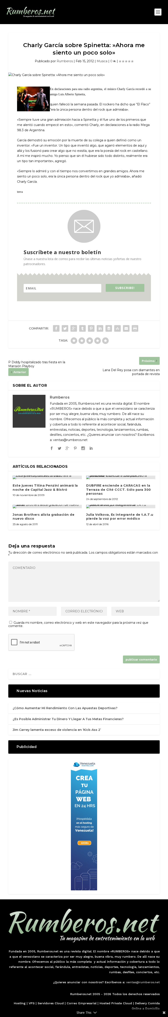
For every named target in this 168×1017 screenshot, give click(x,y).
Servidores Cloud (51, 1003)
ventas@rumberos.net (143, 982)
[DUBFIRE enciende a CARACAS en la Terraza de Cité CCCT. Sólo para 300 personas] (120, 477)
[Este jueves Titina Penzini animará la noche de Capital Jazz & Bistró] (47, 477)
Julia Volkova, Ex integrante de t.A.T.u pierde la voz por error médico (119, 517)
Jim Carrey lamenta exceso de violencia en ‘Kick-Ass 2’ (57, 730)
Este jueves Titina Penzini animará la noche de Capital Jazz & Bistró (45, 487)
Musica (102, 61)
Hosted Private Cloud (116, 1003)
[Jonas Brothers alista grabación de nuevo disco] (47, 506)
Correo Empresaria (81, 1003)
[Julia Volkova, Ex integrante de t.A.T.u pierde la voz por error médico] (120, 506)
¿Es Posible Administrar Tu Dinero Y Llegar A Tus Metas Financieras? (68, 719)
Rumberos (65, 61)
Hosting (20, 1003)
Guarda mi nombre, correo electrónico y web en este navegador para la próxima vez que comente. (78, 624)
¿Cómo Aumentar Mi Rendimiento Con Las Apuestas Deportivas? (65, 708)
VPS (32, 1003)
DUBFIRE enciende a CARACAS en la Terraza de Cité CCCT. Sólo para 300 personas (118, 489)
